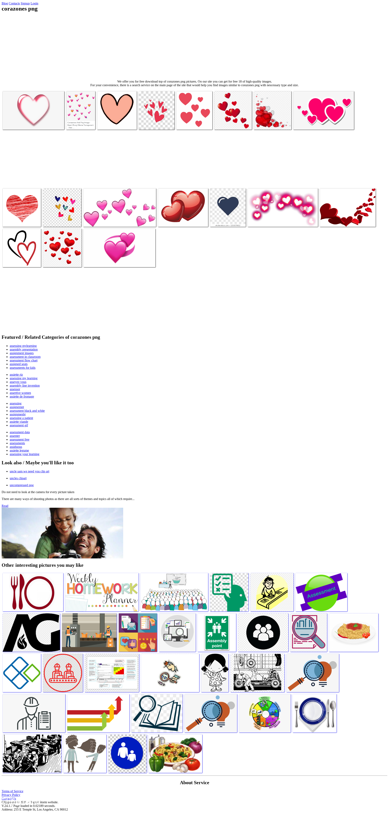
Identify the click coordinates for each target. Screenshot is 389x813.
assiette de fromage (22, 396)
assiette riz (16, 374)
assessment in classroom (25, 356)
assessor (15, 389)
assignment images (22, 353)
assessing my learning (23, 378)
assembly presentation (24, 349)
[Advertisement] (194, 45)
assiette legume (19, 450)
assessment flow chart (23, 360)
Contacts (14, 3)
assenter (15, 436)
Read (5, 506)
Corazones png (12, 124)
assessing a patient (21, 418)
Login (34, 3)
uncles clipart (18, 478)
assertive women (20, 393)
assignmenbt (18, 414)
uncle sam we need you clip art (29, 471)
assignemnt (17, 407)
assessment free (19, 439)
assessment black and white (27, 410)
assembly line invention (25, 385)
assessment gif (19, 425)
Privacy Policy (11, 795)
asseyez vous (18, 382)
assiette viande (19, 421)
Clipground (20, 801)
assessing (15, 403)
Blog (5, 3)
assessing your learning (24, 454)
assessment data (20, 432)
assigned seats (19, 364)
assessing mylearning (23, 345)
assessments (17, 443)
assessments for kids (22, 367)
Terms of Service (12, 791)
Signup (25, 3)
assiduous (16, 446)
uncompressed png (22, 485)
